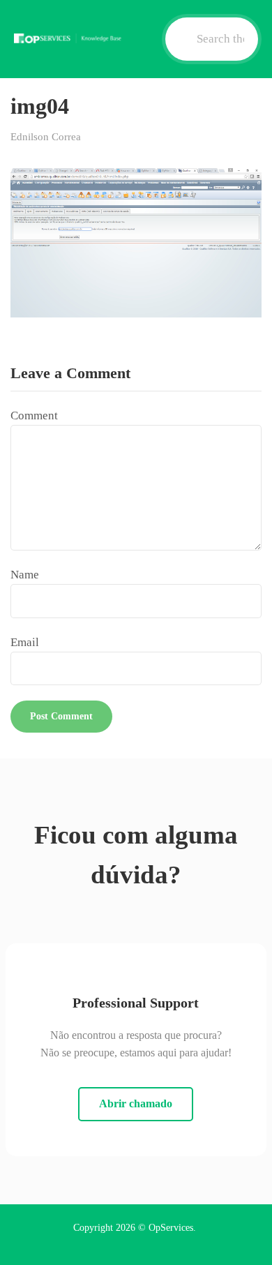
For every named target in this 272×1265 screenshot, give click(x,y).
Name (24, 574)
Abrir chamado (135, 1103)
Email (24, 642)
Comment (34, 415)
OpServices (171, 1227)
